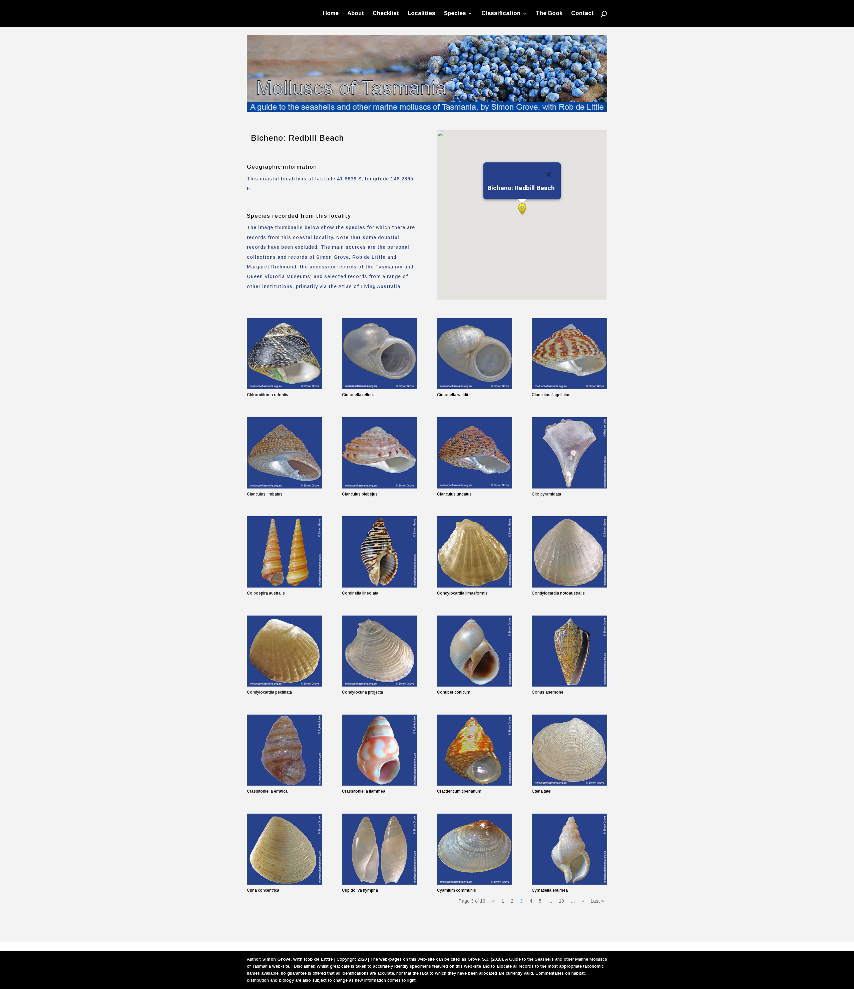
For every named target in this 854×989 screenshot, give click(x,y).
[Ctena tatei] (569, 750)
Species (455, 13)
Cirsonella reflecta (359, 394)
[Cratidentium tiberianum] (474, 750)
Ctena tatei (541, 791)
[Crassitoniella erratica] (284, 750)
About (355, 13)
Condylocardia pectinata (269, 692)
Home (331, 13)
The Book (549, 13)
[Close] (549, 174)
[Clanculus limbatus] (284, 452)
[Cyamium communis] (474, 849)
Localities (421, 13)
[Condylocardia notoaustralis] (569, 551)
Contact (582, 13)
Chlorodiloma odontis (267, 394)
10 (561, 901)
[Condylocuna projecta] (379, 651)
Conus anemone (547, 692)
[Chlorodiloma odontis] (284, 353)
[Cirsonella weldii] (474, 353)
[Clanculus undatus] (474, 452)
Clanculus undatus (454, 494)
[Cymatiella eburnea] (569, 849)
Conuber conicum (453, 692)
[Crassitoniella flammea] (379, 750)
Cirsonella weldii (452, 394)
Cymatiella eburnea (550, 890)
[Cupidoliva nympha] (379, 849)
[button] (522, 209)
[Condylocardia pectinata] (284, 651)
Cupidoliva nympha (360, 890)
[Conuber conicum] (474, 651)
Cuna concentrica (263, 890)
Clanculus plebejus (360, 494)
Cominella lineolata (360, 593)
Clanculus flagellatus (551, 394)
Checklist (386, 13)
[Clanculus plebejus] (379, 452)
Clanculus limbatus (265, 494)
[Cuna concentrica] (284, 849)
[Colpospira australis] (284, 551)
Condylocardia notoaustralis (558, 593)
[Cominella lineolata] (379, 551)
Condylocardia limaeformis (462, 593)
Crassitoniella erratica (267, 791)
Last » (597, 901)
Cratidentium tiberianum (459, 791)
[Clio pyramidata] (569, 452)
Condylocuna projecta (362, 692)
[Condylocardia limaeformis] (474, 551)
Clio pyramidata (546, 494)
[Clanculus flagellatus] (569, 353)
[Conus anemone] (569, 651)
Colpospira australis (266, 593)
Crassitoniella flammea (363, 791)
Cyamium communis (456, 890)
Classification (500, 13)
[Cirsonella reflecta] (379, 353)
